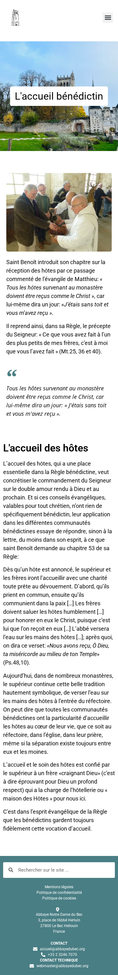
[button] (108, 18)
